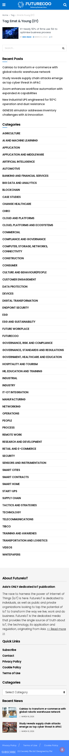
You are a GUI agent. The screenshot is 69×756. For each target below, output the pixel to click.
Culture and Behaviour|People (24, 272)
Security (8, 456)
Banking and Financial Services (25, 176)
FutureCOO (10, 336)
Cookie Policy (11, 667)
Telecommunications (17, 519)
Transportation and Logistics (24, 540)
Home (5, 15)
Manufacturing (14, 399)
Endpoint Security (15, 308)
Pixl (50, 751)
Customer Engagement (19, 279)
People (7, 420)
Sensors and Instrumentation (24, 463)
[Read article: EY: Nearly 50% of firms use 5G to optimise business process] (10, 33)
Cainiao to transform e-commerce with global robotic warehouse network (42, 710)
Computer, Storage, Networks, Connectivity (25, 248)
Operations (10, 413)
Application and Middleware (23, 154)
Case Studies (11, 197)
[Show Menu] (3, 5)
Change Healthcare (16, 204)
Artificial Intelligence (18, 162)
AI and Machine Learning (20, 140)
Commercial (11, 232)
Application (11, 148)
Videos (7, 547)
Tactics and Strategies (19, 505)
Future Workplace (15, 329)
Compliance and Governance (24, 239)
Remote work (12, 435)
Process (8, 427)
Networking (11, 406)
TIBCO (6, 526)
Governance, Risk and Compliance (27, 343)
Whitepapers (11, 554)
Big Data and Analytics (19, 183)
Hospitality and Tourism (20, 364)
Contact (8, 656)
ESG (5, 315)
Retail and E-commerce (19, 449)
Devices (7, 293)
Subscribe (9, 650)
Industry (8, 385)
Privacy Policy (11, 661)
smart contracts (15, 477)
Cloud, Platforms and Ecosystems (27, 225)
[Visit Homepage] (34, 5)
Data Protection (14, 287)
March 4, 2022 (40, 37)
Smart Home (11, 484)
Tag (12, 15)
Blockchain (11, 190)
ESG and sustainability (18, 322)
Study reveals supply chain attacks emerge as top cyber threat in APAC (40, 725)
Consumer (9, 265)
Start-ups (9, 491)
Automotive (11, 169)
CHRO (6, 211)
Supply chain (11, 498)
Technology (11, 512)
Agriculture (11, 133)
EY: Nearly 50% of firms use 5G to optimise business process (38, 30)
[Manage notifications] (62, 749)
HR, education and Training (22, 371)
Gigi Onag (26, 37)
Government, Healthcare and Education (32, 357)
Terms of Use (11, 673)
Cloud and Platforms (18, 218)
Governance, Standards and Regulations (33, 350)
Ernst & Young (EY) (25, 15)
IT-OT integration (15, 392)
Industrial (9, 378)
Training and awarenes (19, 533)
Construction (13, 258)
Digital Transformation (20, 301)
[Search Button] (65, 5)
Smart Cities (11, 470)
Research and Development (22, 442)
